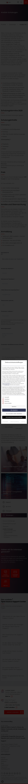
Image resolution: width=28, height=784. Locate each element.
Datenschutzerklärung (6, 383)
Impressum (23, 421)
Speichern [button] (14, 406)
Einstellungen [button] (6, 384)
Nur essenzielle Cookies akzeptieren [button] (14, 413)
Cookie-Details (5, 421)
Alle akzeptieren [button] (14, 410)
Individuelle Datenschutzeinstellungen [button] (14, 417)
